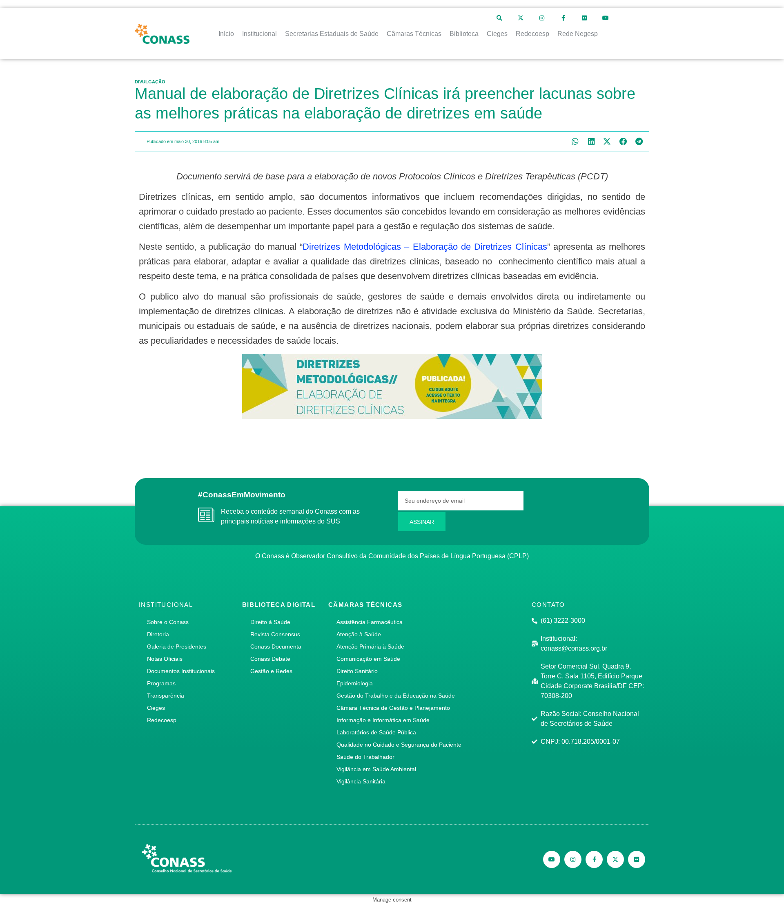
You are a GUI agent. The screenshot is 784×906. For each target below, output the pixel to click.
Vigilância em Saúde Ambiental (376, 769)
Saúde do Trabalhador (365, 757)
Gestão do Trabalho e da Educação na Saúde (395, 695)
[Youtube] (605, 18)
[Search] (499, 18)
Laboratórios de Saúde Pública (376, 732)
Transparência (165, 695)
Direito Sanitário (357, 671)
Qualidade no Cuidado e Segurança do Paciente (398, 744)
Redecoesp (161, 720)
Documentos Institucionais (181, 671)
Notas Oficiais (165, 658)
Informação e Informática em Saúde (383, 720)
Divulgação (150, 81)
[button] (575, 142)
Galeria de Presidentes (176, 646)
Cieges (156, 708)
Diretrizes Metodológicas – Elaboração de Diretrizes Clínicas (425, 247)
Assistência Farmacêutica (369, 622)
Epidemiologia (354, 683)
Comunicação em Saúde (368, 658)
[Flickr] (584, 18)
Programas (161, 683)
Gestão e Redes (271, 671)
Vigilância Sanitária (360, 781)
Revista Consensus (275, 634)
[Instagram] (541, 18)
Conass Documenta (275, 646)
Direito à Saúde (270, 622)
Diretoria (158, 634)
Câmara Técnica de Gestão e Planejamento (393, 708)
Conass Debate (270, 658)
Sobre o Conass (168, 622)
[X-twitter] (520, 18)
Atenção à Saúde (358, 634)
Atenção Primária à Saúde (370, 646)
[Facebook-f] (563, 18)
